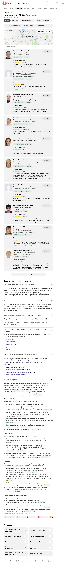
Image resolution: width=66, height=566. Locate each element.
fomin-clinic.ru (20, 391)
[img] (17, 62)
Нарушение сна (11, 344)
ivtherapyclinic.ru (21, 450)
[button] (11, 46)
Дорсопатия (10, 339)
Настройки (40, 561)
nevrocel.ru (29, 391)
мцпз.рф (35, 472)
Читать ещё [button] (43, 112)
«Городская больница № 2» (15, 367)
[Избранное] (57, 3)
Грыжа (8, 347)
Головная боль (10, 342)
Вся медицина (9, 12)
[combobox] (25, 3)
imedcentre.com (48, 409)
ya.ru (51, 561)
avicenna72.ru (10, 442)
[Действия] (52, 13)
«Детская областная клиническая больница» (21, 372)
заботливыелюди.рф (30, 511)
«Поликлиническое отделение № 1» (18, 369)
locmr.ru (28, 472)
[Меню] (63, 3)
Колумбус (9, 561)
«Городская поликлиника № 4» (16, 375)
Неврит (8, 349)
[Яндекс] (5, 3)
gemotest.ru (42, 502)
